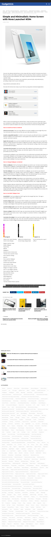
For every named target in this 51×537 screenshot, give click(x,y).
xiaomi (36, 523)
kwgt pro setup (21, 446)
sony (11, 509)
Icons (25, 444)
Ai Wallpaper (4, 392)
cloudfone (21, 419)
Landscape (30, 448)
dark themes (17, 423)
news (47, 467)
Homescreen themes (31, 442)
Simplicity (32, 507)
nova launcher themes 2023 (7, 490)
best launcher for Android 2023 (8, 409)
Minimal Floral (26, 455)
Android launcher (44, 398)
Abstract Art (9, 388)
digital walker (28, 423)
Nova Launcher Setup (6, 488)
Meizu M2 (20, 453)
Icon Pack (20, 444)
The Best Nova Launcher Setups (8, 513)
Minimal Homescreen (19, 457)
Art (47, 405)
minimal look (4, 459)
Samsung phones (10, 507)
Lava (35, 448)
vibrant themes (28, 517)
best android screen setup (21, 407)
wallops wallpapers (27, 519)
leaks (39, 448)
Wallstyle (3, 523)
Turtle (42, 515)
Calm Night (17, 417)
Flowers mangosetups (20, 430)
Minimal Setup (11, 459)
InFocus (32, 444)
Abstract (3, 388)
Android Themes (5, 402)
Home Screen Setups (6, 436)
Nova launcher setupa (16, 488)
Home (4, 10)
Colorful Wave (4, 421)
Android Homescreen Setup (20, 398)
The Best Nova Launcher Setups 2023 (23, 513)
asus (9, 407)
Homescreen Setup (23, 10)
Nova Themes (17, 492)
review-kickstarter (20, 505)
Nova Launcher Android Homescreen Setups (10, 482)
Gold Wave (8, 432)
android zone (13, 402)
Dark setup (4, 423)
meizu (16, 453)
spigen (22, 509)
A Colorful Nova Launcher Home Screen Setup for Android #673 (21, 377)
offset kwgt (43, 492)
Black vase (13, 415)
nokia (39, 475)
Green (28, 432)
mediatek (11, 453)
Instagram (7, 237)
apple (38, 405)
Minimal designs (18, 455)
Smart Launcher (5, 509)
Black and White (32, 413)
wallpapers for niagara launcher (14, 521)
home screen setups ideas (17, 436)
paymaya (33, 496)
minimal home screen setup (7, 286)
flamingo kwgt (19, 425)
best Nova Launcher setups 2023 (8, 411)
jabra (41, 444)
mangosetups (4, 453)
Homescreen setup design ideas (8, 440)
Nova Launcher (22, 478)
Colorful (34, 419)
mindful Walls (38, 453)
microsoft (32, 453)
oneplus (3, 494)
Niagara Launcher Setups (31, 473)
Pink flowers (16, 500)
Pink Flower (10, 500)
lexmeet (3, 450)
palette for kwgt (33, 494)
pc (37, 496)
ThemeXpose (7, 535)
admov (28, 390)
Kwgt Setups (45, 446)
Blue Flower (30, 415)
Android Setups (23, 400)
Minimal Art (4, 455)
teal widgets (4, 511)
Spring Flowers (28, 509)
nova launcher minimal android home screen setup (12, 486)
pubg (24, 503)
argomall (43, 405)
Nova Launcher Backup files (36, 482)
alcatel (17, 392)
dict (22, 423)
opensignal (9, 494)
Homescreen (26, 436)
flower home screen (30, 428)
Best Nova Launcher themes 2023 (12, 10)
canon (28, 417)
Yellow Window (20, 526)
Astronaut (4, 407)
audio (13, 407)
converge (11, 421)
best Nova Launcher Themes (36, 411)
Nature (3, 467)
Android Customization (38, 392)
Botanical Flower (5, 417)
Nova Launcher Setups (16, 286)
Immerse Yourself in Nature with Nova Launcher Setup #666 (9, 310)
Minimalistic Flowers (24, 461)
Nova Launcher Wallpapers (32, 490)
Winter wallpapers (29, 523)
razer (44, 503)
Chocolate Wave (5, 419)
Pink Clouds (45, 498)
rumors (37, 505)
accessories (4, 390)
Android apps (29, 392)
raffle (34, 503)
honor (38, 442)
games (35, 430)
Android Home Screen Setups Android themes (30, 396)
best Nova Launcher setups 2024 (22, 411)
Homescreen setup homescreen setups (23, 440)
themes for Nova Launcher (34, 286)
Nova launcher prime (28, 486)
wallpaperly (41, 519)
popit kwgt (14, 503)
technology (11, 511)
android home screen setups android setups (10, 396)
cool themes (17, 421)
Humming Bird (9, 444)
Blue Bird (24, 415)
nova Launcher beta (17, 484)
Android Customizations (6, 394)
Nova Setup (4, 492)
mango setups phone (40, 450)
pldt (2, 503)
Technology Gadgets (19, 511)
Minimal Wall (4, 461)
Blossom (18, 415)
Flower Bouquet (21, 428)
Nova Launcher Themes (25, 286)
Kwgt (44, 285)
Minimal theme (27, 459)
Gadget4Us (7, 4)
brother (11, 417)
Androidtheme (33, 402)
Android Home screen (17, 394)
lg (7, 450)
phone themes (31, 498)
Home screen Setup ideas (36, 434)
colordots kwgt (28, 419)
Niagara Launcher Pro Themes (7, 473)
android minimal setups (6, 400)
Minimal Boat (10, 455)
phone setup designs (6, 498)
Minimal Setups (19, 459)
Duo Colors (38, 423)
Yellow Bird (42, 523)
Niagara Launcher (5, 469)
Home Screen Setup (11, 434)
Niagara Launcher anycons (35, 469)
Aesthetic (33, 390)
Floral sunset (37, 425)
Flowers (12, 430)
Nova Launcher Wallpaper (20, 490)
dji (33, 423)
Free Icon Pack (29, 430)
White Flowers (16, 523)
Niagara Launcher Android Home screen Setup (19, 469)
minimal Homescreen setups (30, 457)
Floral (26, 425)
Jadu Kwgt (46, 444)
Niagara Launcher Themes (43, 473)
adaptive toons (22, 390)
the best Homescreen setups (42, 511)
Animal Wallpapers (42, 402)
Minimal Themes (35, 459)
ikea (28, 444)
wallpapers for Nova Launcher (29, 521)
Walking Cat (4, 519)
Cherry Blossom (34, 417)
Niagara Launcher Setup (19, 473)
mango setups (31, 450)
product (19, 503)
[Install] (35, 91)
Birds (18, 413)
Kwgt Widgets (11, 448)
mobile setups (25, 463)
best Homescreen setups (32, 407)
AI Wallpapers (11, 392)
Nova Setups (10, 492)
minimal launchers (40, 457)
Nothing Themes (15, 478)
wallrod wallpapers (40, 521)
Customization (40, 421)
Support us (37, 237)
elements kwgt (44, 423)
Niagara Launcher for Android (7, 471)
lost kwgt (24, 450)
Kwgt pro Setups (29, 446)
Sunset (34, 509)
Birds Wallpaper (24, 413)
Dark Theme (10, 423)
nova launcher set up (38, 486)
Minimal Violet (42, 459)
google (14, 432)
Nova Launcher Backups (6, 484)
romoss (32, 505)
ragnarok (39, 503)
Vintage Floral (41, 517)
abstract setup (16, 388)
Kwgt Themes (4, 448)
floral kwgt (31, 425)
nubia (37, 492)
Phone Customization (44, 496)
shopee (27, 507)
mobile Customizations (6, 463)
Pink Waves (37, 500)
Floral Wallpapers (12, 428)
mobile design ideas (16, 463)
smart (44, 507)
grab (18, 432)
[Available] (34, 98)
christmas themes (13, 419)
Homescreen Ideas (15, 438)
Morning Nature (21, 465)
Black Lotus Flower (5, 415)
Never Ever (42, 467)
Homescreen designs (6, 438)
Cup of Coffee (33, 421)
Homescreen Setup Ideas (38, 285)
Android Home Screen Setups (41, 394)
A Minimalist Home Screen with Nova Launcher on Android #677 (21, 365)
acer (9, 390)
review (13, 505)
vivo (47, 517)
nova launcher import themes (28, 484)
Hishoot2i (4, 434)
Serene (17, 507)
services (22, 507)
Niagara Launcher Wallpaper (7, 475)
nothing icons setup (5, 478)
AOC (34, 405)
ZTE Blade (32, 526)
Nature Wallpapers (34, 467)
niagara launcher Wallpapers (20, 475)
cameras (23, 417)
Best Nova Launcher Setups (43, 409)
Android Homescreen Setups (33, 398)
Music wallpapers (44, 465)
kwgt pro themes (38, 446)
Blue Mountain (37, 415)
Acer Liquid (14, 390)
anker (3, 405)
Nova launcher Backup (25, 482)
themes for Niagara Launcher (7, 515)
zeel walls (26, 526)
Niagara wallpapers (32, 475)
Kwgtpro (17, 448)
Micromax (26, 453)
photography (38, 498)
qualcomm (29, 503)
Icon (15, 444)
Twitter (21, 237)
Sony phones (16, 509)
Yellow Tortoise (5, 526)
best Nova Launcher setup (31, 409)
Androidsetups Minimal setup (23, 402)
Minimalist (17, 461)
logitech (19, 450)
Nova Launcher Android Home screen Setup (10, 480)
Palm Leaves (40, 494)
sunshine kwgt (40, 509)
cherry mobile (42, 417)
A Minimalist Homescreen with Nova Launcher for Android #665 (24, 310)
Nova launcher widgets (43, 490)
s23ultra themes (44, 505)
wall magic (19, 519)
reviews (27, 505)
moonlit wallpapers (5, 465)
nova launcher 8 (38, 478)
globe (3, 432)
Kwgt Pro (15, 446)
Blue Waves (44, 415)
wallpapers (4, 521)
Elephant (3, 425)
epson (8, 425)
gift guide (40, 430)
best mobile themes (20, 409)
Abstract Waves (43, 388)
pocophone (8, 503)
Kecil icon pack (4, 446)
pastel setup (12, 496)
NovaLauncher (25, 492)
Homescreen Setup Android (34, 10)
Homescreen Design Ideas (36, 436)
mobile (38, 461)
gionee (45, 430)
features (13, 425)
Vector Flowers (20, 517)
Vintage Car (35, 517)
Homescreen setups (6, 442)
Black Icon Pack (40, 413)
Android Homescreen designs (7, 398)
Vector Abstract (12, 517)
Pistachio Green (44, 500)
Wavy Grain (9, 523)
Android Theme (41, 400)
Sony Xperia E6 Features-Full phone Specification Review (20, 359)
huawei (3, 444)
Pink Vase (31, 500)
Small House (38, 507)
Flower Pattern (38, 428)
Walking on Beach (11, 519)
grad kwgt (23, 432)
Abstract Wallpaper (25, 388)
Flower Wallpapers (5, 430)
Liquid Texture (13, 450)
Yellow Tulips (12, 526)
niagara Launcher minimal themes (21, 471)
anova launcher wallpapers (11, 405)
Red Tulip (8, 505)
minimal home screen (35, 455)
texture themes (32, 511)
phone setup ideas (15, 498)
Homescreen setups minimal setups (18, 442)
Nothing (43, 475)
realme (3, 505)
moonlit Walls (13, 465)
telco (26, 511)
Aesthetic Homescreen (41, 390)
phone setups (23, 498)
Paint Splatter (25, 494)
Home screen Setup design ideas (23, 434)
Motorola (37, 465)
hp (47, 442)
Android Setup (15, 400)
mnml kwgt (32, 461)
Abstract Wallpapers (34, 388)
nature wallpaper (25, 467)
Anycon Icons (21, 405)
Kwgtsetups (23, 448)
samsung (3, 507)
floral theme (44, 425)
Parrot (46, 494)
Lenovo (43, 448)
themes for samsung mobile (33, 515)
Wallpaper (35, 519)
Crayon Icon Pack (25, 421)
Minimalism (11, 461)
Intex (37, 444)
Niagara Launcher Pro (34, 471)
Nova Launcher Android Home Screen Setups (29, 480)
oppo (15, 494)
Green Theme (34, 432)
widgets (22, 523)
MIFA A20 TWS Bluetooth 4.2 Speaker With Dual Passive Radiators (22, 353)
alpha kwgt (23, 392)
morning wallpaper (30, 465)
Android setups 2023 (32, 400)
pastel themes (26, 496)
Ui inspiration (4, 517)
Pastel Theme (19, 496)
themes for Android (36, 513)
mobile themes (33, 463)
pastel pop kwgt (5, 496)
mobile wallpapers (41, 463)
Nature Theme (9, 467)
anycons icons (28, 405)
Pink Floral (4, 500)
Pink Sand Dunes (24, 500)
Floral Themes (4, 428)
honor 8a (43, 442)
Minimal (44, 453)
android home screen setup (29, 394)
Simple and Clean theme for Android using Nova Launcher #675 (21, 371)
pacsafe (19, 494)
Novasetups (32, 492)
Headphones (41, 432)
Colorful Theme (41, 419)
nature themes (17, 467)
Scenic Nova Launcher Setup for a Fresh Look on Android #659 (40, 310)
